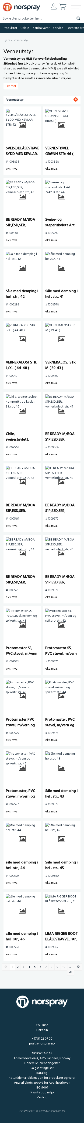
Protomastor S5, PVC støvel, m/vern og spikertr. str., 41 (21, 653)
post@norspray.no (42, 1043)
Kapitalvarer (41, 28)
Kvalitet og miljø (42, 1092)
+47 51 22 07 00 (42, 1038)
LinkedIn (42, 1030)
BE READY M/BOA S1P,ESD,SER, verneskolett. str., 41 (61, 439)
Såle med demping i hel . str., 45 (61, 865)
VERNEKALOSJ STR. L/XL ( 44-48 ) (21, 365)
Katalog (42, 1073)
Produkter (10, 28)
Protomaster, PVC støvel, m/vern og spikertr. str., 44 (60, 725)
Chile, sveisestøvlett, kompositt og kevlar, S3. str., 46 (20, 442)
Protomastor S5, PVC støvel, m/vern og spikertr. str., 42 (61, 653)
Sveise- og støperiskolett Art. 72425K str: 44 (60, 225)
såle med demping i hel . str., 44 (22, 865)
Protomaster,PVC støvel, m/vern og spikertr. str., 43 (20, 725)
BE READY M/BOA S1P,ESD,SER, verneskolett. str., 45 (60, 585)
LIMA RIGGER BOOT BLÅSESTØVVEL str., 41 (61, 939)
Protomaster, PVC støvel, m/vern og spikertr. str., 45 (20, 796)
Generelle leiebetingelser (42, 1063)
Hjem (7, 40)
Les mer (11, 86)
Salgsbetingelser (42, 1068)
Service (58, 28)
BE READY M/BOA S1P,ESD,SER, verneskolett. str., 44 (20, 585)
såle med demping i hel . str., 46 (22, 936)
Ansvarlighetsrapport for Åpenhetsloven (42, 1082)
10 (63, 967)
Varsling (42, 1097)
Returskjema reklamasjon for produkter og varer (42, 1078)
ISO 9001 (42, 1087)
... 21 (70, 969)
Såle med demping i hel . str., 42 (22, 294)
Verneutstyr (15, 100)
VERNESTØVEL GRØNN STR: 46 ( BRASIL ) (59, 154)
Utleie (25, 28)
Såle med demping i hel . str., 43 (61, 794)
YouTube (42, 1025)
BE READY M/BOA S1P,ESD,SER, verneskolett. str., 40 (20, 228)
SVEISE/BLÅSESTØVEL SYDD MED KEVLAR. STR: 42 (23, 154)
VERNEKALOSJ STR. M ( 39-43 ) (60, 365)
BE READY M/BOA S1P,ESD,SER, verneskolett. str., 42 (20, 513)
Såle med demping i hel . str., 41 (61, 294)
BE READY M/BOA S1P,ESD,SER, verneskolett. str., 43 (60, 513)
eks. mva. (12, 168)
